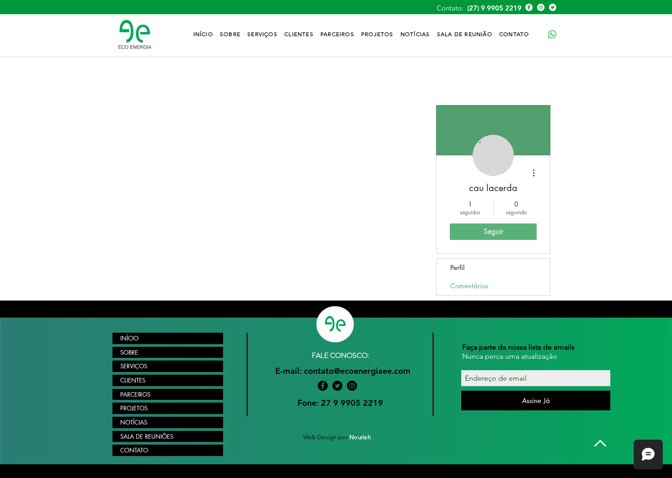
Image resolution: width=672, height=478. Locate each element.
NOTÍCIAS (133, 422)
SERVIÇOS (133, 366)
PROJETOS (134, 408)
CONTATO (134, 450)
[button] (262, 34)
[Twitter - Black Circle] (337, 386)
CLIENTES (132, 380)
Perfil (457, 267)
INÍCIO (129, 338)
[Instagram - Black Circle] (352, 386)
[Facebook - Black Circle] (323, 386)
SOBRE (129, 352)
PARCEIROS (135, 394)
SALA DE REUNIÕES (146, 436)
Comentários (469, 285)
